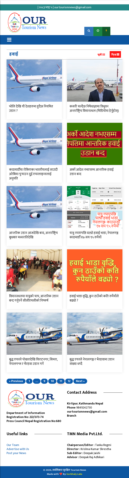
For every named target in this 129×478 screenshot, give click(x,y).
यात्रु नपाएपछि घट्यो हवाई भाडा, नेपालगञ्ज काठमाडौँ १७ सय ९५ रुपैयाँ (94, 235)
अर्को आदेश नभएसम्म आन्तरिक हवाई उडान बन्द (92, 172)
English (116, 30)
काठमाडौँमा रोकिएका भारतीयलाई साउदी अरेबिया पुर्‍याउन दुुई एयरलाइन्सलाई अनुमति (33, 174)
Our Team (13, 445)
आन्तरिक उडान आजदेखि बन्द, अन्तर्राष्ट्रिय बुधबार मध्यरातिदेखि (33, 235)
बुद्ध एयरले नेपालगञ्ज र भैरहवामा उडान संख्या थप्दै (92, 362)
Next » (80, 381)
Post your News (16, 453)
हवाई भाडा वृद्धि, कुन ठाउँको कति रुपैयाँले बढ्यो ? (94, 298)
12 (69, 381)
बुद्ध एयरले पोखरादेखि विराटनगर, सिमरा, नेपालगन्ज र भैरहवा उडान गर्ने (33, 362)
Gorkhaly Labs (74, 474)
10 (52, 381)
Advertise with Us (18, 449)
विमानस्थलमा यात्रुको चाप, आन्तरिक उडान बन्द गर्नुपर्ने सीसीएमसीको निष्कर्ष (33, 298)
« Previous (16, 381)
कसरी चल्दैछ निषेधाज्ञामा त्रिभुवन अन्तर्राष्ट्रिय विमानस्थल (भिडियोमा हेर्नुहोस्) (94, 109)
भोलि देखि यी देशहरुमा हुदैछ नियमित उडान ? (31, 109)
